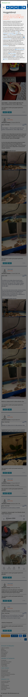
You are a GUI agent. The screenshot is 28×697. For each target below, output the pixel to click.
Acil (15, 56)
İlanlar (6, 59)
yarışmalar (11, 33)
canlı (9, 34)
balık (16, 33)
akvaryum (14, 34)
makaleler (5, 33)
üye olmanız (6, 45)
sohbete (5, 36)
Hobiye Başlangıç (20, 49)
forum (16, 31)
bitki (20, 33)
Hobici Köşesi (13, 53)
